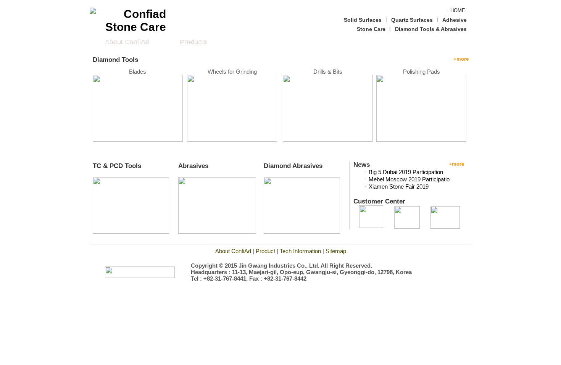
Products (193, 42)
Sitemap (336, 251)
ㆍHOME (455, 10)
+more (461, 59)
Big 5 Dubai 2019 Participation (406, 172)
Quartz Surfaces (412, 20)
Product (265, 251)
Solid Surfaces (363, 20)
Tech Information (301, 251)
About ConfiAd (127, 42)
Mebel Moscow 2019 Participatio (409, 179)
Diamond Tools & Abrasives (431, 29)
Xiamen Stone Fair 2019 (399, 186)
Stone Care (371, 29)
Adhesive (454, 20)
